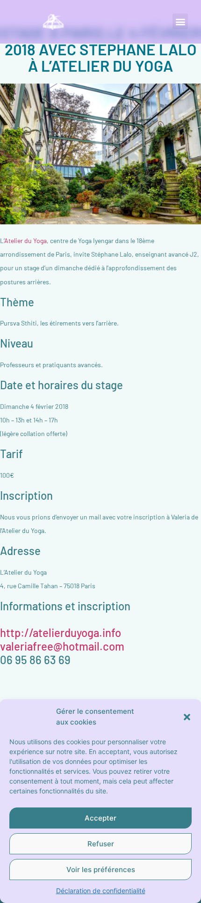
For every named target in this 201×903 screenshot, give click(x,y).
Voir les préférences (100, 869)
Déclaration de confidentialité (100, 891)
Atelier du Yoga (25, 240)
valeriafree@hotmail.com (62, 646)
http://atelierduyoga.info (60, 632)
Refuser (100, 843)
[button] (187, 717)
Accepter (100, 818)
